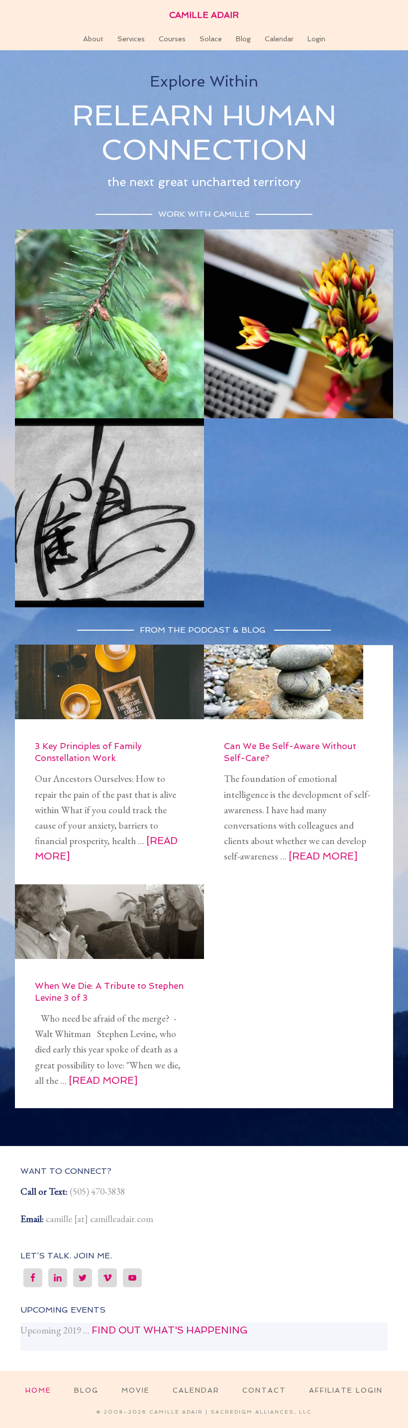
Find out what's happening (170, 1330)
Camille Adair (204, 15)
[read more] (323, 856)
